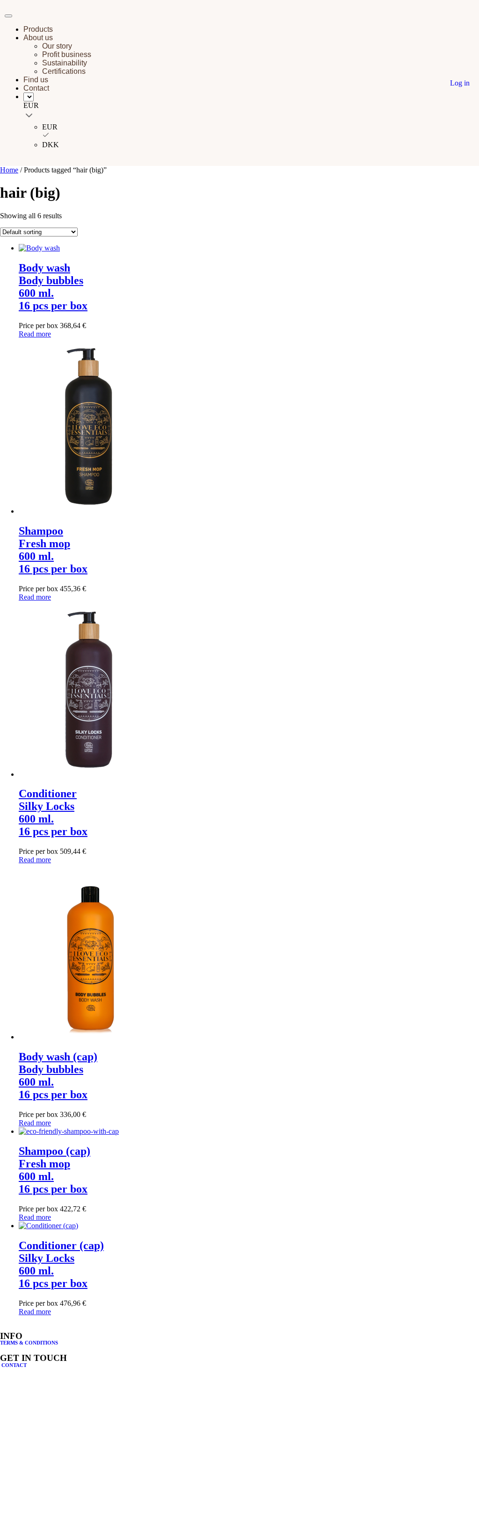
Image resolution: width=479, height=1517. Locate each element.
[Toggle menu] (8, 15)
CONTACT (13, 1365)
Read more (35, 334)
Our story (57, 46)
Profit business (66, 54)
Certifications (64, 71)
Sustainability (64, 63)
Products (38, 29)
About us (38, 38)
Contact (36, 88)
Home (9, 170)
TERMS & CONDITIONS (29, 1342)
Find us (35, 80)
